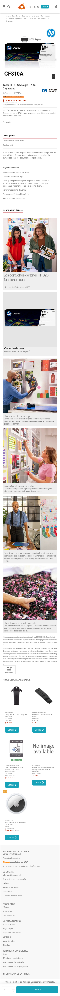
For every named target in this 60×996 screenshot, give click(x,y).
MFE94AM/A (9, 828)
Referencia (7, 93)
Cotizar (36, 989)
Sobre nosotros (9, 924)
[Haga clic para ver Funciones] (9, 670)
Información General (13, 210)
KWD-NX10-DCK (10, 775)
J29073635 (8, 720)
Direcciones (7, 892)
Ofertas (6, 907)
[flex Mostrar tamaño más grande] (30, 592)
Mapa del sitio (8, 941)
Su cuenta (8, 871)
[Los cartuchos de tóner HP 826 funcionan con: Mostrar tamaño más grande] (30, 245)
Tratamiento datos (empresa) (15, 966)
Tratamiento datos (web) (13, 962)
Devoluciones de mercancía (14, 879)
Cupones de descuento (12, 896)
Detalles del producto (13, 140)
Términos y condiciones (13, 958)
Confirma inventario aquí (13, 177)
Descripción (9, 135)
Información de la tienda (16, 851)
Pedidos (6, 883)
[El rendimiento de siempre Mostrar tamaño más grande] (30, 386)
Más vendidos (9, 916)
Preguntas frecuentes (12, 933)
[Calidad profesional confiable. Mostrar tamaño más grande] (30, 455)
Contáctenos (8, 937)
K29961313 (35, 720)
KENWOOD (8, 719)
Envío (5, 954)
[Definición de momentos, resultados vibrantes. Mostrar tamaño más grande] (30, 523)
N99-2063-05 (36, 773)
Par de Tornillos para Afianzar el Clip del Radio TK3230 (43, 768)
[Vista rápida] (16, 708)
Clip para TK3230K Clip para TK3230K (16, 715)
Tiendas (6, 945)
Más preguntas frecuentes (14, 198)
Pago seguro (8, 929)
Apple (7, 826)
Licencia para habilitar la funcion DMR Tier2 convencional (14, 769)
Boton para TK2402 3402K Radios (42, 715)
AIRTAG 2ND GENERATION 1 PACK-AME (15, 823)
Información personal (12, 875)
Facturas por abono (11, 888)
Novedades (7, 911)
